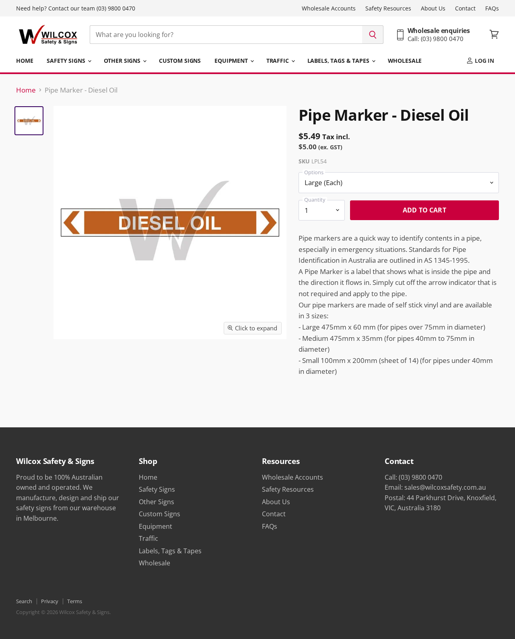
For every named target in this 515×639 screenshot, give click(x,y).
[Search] (372, 34)
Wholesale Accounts (329, 8)
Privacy (49, 601)
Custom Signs (180, 60)
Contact (465, 8)
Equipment (231, 60)
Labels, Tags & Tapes (339, 60)
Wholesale (405, 60)
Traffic (278, 60)
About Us (433, 8)
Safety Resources (388, 8)
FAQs (492, 8)
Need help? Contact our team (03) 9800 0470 (75, 8)
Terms (74, 601)
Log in (483, 60)
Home (24, 60)
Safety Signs (67, 60)
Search (24, 601)
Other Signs (123, 60)
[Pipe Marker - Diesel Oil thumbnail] (29, 120)
